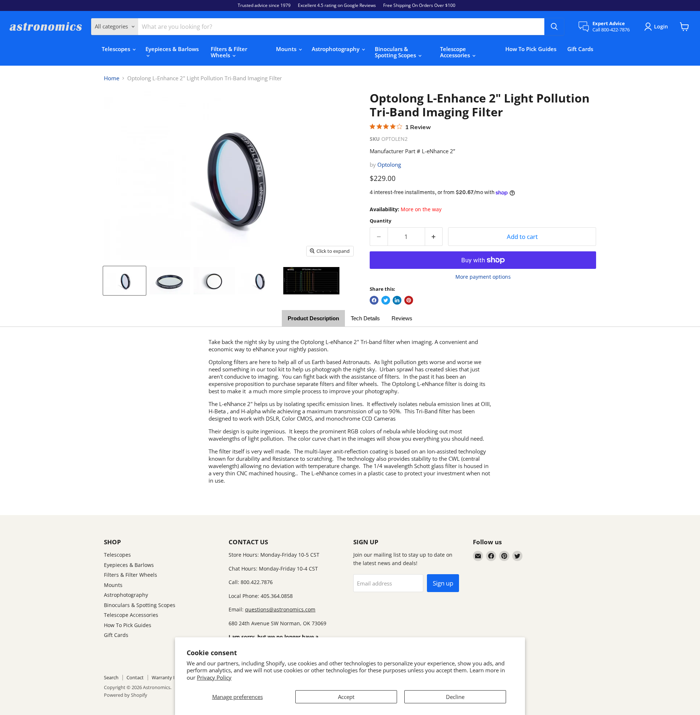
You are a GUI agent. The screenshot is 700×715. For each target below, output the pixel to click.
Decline (455, 696)
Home (111, 78)
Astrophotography (336, 49)
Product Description (313, 318)
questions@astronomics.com (280, 609)
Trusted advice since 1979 (264, 5)
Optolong (389, 164)
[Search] (554, 26)
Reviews (402, 318)
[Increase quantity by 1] (434, 236)
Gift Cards (580, 49)
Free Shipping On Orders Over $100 (419, 5)
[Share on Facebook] (374, 300)
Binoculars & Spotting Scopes (396, 52)
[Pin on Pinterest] (408, 300)
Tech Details (365, 318)
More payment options (483, 277)
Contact (135, 677)
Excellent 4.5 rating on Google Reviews (337, 5)
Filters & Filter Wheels (229, 52)
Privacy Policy (214, 677)
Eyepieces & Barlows (172, 49)
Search (111, 677)
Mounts (287, 49)
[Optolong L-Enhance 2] (124, 281)
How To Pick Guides (530, 49)
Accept (346, 696)
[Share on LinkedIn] (397, 300)
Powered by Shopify (125, 695)
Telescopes (117, 49)
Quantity (380, 221)
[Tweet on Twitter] (385, 300)
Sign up (443, 583)
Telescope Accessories (455, 52)
